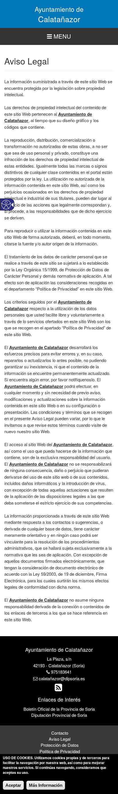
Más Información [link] (45, 785)
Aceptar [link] (13, 785)
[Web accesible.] (6, 205)
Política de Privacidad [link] (60, 751)
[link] (59, 689)
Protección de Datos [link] (60, 745)
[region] (59, 36)
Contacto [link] (59, 733)
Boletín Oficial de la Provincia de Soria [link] (59, 709)
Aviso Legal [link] (59, 739)
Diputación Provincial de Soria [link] (59, 715)
